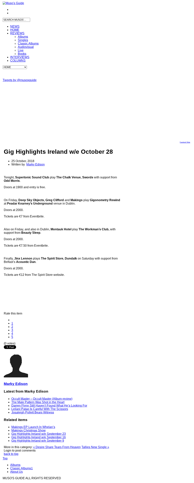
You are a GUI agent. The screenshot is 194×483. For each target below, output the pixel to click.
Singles (23, 40)
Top (5, 458)
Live (20, 50)
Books (22, 53)
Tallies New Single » (95, 447)
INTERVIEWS (19, 57)
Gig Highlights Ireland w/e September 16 (38, 437)
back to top (11, 454)
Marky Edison (35, 164)
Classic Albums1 (21, 468)
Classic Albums (28, 43)
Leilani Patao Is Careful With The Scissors (39, 409)
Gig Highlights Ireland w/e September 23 (38, 433)
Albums (23, 36)
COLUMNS (18, 60)
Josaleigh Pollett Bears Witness (32, 412)
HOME (14, 29)
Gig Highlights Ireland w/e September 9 (37, 440)
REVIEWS (17, 33)
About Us (16, 471)
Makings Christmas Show (28, 430)
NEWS (15, 26)
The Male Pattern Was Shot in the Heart (37, 402)
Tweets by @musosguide (20, 80)
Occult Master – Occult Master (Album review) (41, 398)
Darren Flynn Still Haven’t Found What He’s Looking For (49, 405)
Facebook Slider (185, 142)
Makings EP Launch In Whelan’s (33, 427)
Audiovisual (26, 47)
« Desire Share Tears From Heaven (57, 447)
